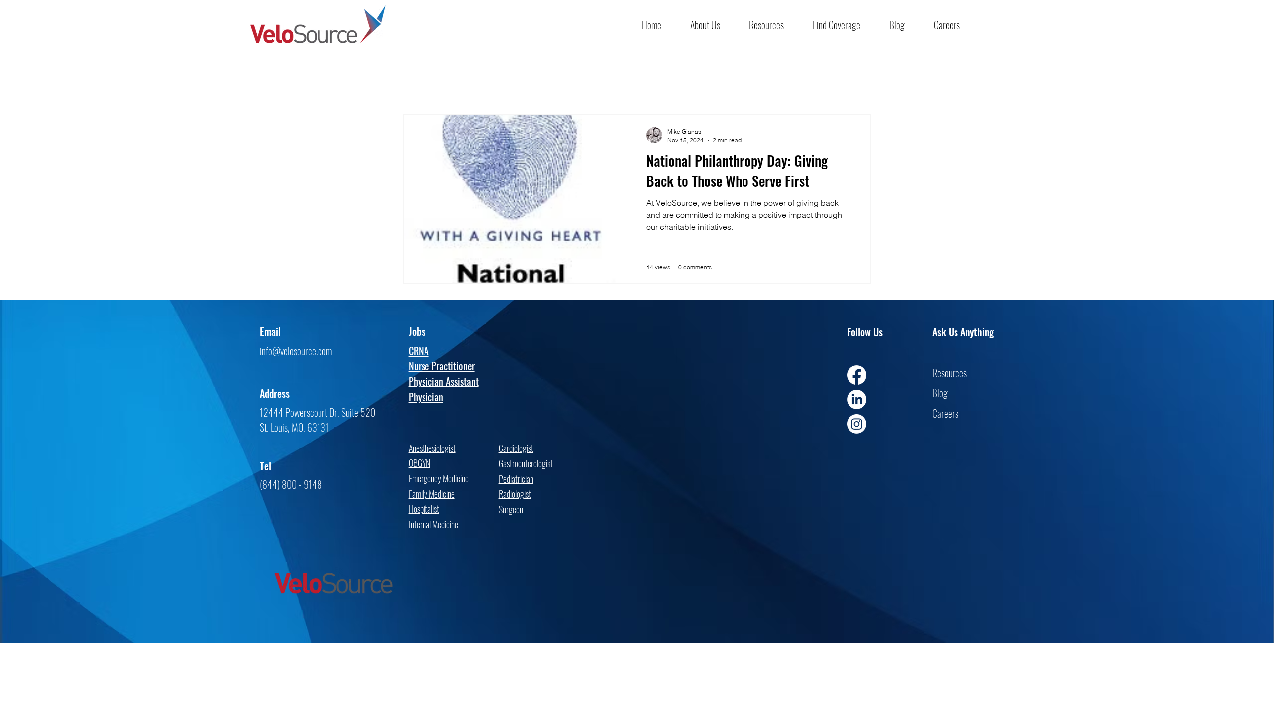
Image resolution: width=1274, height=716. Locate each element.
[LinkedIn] (856, 399)
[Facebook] (856, 375)
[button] (712, 25)
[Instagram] (856, 424)
